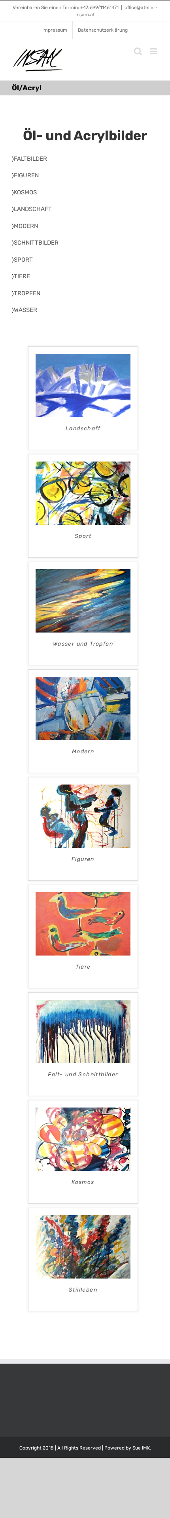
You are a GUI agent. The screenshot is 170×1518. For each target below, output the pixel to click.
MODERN (26, 226)
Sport (83, 536)
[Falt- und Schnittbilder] (83, 1004)
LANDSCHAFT (33, 209)
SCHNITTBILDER (36, 242)
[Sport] (83, 465)
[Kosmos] (83, 1111)
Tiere (83, 966)
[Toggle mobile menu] (154, 51)
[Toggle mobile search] (138, 51)
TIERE (22, 276)
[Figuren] (83, 788)
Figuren (83, 859)
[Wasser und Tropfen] (83, 573)
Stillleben (83, 1289)
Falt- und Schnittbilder (83, 1074)
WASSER (25, 309)
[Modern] (83, 681)
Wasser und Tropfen (83, 643)
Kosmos (83, 1182)
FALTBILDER (30, 158)
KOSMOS (25, 192)
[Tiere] (83, 896)
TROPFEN (27, 293)
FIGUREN (26, 175)
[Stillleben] (83, 1219)
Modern (83, 751)
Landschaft (83, 428)
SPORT (23, 259)
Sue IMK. (141, 1448)
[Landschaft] (83, 358)
